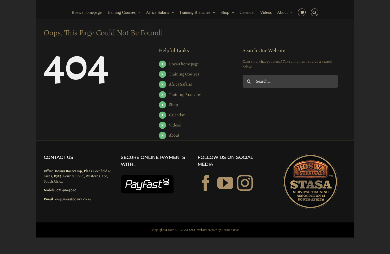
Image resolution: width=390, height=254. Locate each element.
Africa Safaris (180, 84)
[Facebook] (206, 183)
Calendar (177, 115)
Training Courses (184, 74)
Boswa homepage (184, 64)
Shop (173, 105)
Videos (175, 125)
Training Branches (185, 95)
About (174, 135)
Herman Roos (230, 230)
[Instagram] (245, 183)
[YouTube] (225, 183)
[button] (317, 12)
